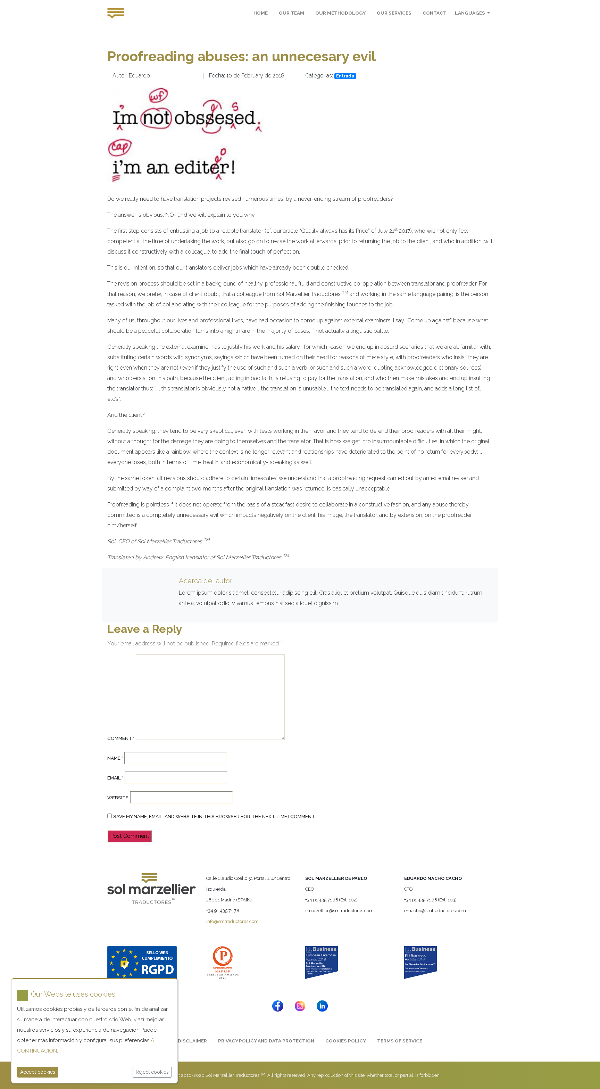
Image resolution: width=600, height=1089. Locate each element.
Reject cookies (152, 1072)
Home (260, 13)
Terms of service (399, 1040)
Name (115, 758)
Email (115, 778)
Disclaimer (192, 1040)
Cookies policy (345, 1040)
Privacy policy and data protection (266, 1040)
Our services (394, 13)
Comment (120, 738)
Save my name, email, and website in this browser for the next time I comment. (214, 816)
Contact (435, 13)
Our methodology (340, 13)
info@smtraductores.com (232, 921)
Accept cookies (37, 1072)
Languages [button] (470, 13)
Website (117, 797)
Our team (291, 13)
